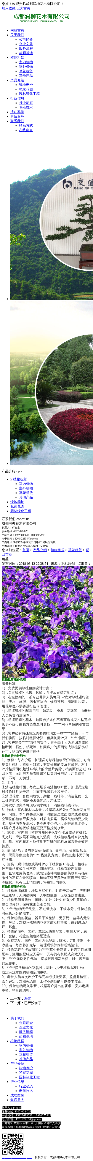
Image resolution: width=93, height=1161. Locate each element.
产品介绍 (17, 80)
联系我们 (17, 121)
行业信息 (17, 98)
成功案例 (17, 112)
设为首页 (23, 8)
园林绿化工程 (20, 511)
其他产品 (26, 497)
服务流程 (26, 1032)
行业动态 (26, 1086)
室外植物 (26, 488)
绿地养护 (17, 502)
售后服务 (17, 116)
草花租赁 (26, 493)
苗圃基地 (26, 1036)
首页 (25, 550)
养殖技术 (26, 1091)
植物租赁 (17, 57)
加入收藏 (9, 8)
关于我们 (17, 35)
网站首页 (17, 30)
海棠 (27, 998)
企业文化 (26, 1027)
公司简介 (26, 1023)
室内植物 (26, 484)
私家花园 (17, 506)
